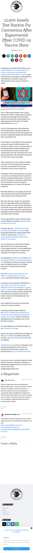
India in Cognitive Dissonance (21, 351)
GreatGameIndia (16, 258)
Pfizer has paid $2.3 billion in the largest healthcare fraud (16, 260)
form (5, 336)
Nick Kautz (8, 380)
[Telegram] (8, 524)
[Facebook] (13, 524)
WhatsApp (18, 338)
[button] (4, 56)
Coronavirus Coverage (10, 328)
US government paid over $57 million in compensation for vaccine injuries (14, 276)
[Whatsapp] (17, 524)
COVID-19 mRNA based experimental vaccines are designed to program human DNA (15, 315)
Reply (2, 408)
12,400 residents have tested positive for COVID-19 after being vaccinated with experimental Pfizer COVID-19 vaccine (15, 72)
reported (14, 123)
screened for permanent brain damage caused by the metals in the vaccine (14, 237)
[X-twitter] (4, 524)
